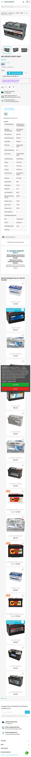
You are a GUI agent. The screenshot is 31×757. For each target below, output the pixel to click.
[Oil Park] (15, 698)
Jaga (5, 87)
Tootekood (6, 118)
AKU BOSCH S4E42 (15, 302)
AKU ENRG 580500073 (15, 666)
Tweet (9, 87)
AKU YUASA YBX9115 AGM (15, 692)
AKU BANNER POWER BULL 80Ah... (15, 562)
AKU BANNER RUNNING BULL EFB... (15, 510)
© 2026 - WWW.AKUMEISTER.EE (10, 755)
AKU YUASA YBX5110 (15, 432)
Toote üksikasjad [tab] (9, 108)
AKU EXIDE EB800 (15, 406)
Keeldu (15, 389)
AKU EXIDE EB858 (15, 328)
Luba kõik (15, 385)
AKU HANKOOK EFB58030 (15, 484)
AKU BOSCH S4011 (15, 588)
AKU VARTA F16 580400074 (15, 458)
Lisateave (4, 381)
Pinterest (13, 87)
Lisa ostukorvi (15, 73)
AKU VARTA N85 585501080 (15, 536)
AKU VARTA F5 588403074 (15, 354)
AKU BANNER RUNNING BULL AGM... (15, 614)
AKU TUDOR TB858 (15, 640)
